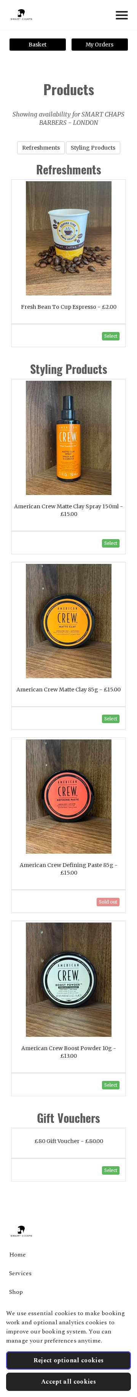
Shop (16, 1291)
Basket (37, 44)
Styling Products (93, 147)
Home (17, 1254)
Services (20, 1273)
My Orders (99, 44)
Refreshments (41, 147)
